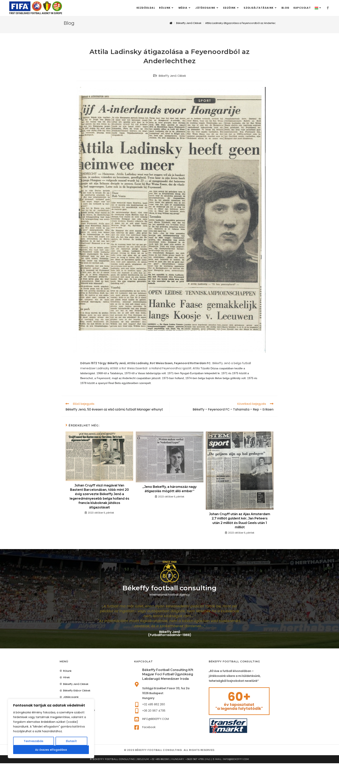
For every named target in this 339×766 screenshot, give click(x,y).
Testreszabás (33, 741)
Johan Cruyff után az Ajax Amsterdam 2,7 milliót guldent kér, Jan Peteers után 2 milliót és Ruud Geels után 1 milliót (239, 520)
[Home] (171, 23)
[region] (51, 728)
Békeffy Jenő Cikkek (172, 76)
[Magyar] (318, 8)
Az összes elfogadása (51, 750)
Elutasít (71, 741)
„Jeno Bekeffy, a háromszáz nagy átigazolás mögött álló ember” (169, 489)
